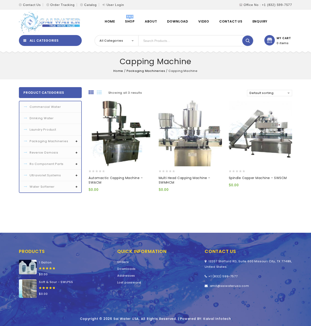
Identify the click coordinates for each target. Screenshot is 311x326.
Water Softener (42, 186)
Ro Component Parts (47, 164)
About (151, 21)
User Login (115, 5)
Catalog (90, 5)
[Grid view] (93, 93)
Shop (130, 21)
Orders (123, 262)
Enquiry (260, 21)
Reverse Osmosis (44, 152)
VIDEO (203, 21)
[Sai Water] (49, 22)
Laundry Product (43, 129)
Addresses (126, 275)
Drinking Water (42, 118)
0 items (283, 43)
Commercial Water (45, 107)
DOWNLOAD (177, 21)
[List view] (101, 93)
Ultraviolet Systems (45, 175)
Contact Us (32, 5)
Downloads (126, 269)
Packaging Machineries (146, 71)
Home (110, 21)
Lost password (129, 282)
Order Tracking (62, 5)
